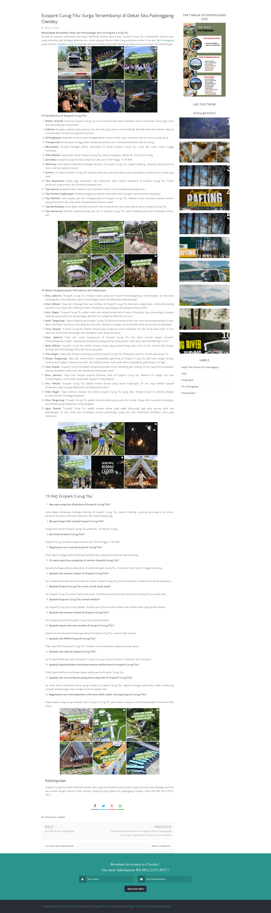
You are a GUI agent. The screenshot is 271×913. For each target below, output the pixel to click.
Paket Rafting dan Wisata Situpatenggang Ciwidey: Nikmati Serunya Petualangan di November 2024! (204, 198)
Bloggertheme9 (101, 906)
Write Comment (161, 846)
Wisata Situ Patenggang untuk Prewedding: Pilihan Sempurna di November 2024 (204, 220)
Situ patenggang (69, 906)
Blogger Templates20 (138, 906)
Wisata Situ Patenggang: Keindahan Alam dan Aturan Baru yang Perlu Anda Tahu (204, 292)
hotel (184, 373)
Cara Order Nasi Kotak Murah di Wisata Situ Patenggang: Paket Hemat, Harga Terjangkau (203, 149)
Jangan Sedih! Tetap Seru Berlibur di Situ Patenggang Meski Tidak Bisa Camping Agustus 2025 (203, 316)
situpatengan (188, 392)
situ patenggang (189, 386)
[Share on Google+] (112, 806)
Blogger (167, 906)
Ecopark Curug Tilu (67, 44)
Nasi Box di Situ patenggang (59, 831)
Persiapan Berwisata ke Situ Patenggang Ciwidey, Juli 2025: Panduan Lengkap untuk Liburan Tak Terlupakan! (204, 270)
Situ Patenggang (165, 40)
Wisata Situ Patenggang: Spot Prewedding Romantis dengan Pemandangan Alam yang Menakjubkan (202, 175)
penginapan (187, 380)
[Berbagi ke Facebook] (95, 806)
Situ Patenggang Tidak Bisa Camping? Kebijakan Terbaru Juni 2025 (203, 340)
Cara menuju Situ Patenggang (201, 121)
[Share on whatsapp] (120, 806)
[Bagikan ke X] (103, 806)
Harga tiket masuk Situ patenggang (199, 367)
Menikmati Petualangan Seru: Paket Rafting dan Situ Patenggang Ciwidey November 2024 (202, 246)
